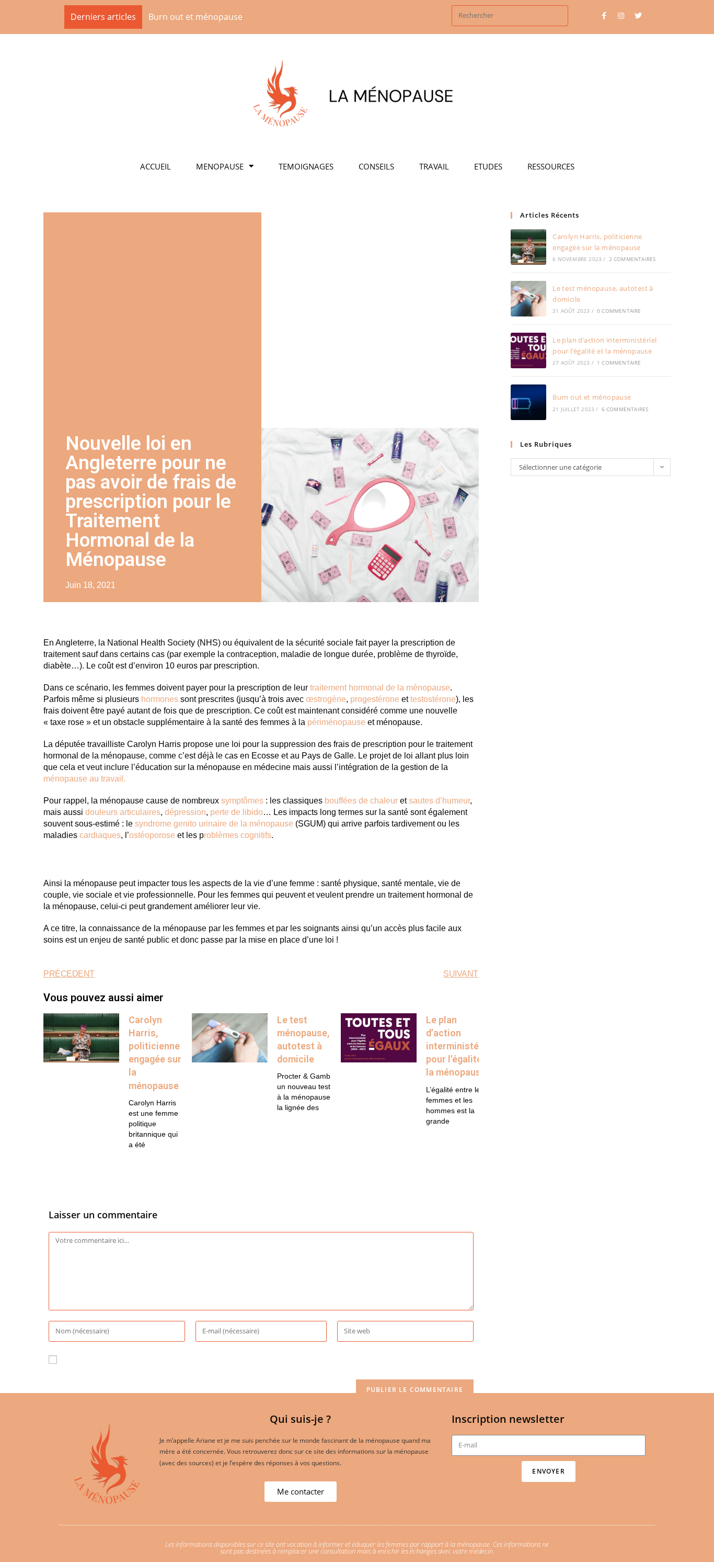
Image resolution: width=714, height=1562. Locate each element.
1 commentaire (619, 362)
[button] (300, 1491)
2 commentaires (632, 259)
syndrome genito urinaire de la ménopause (214, 823)
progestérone (374, 699)
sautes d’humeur (439, 800)
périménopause (336, 722)
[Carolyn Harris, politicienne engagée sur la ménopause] (528, 247)
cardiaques (100, 835)
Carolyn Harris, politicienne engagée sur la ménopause (330, 16)
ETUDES (488, 166)
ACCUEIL (155, 166)
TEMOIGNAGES (306, 166)
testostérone (433, 699)
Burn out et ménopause (591, 397)
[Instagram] (621, 15)
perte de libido (236, 812)
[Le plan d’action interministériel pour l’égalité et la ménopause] (528, 350)
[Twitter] (638, 15)
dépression (185, 812)
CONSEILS (376, 166)
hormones (159, 699)
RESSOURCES (550, 166)
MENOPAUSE (220, 166)
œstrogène (326, 699)
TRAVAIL (434, 166)
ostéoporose (152, 835)
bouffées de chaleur (361, 800)
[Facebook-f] (603, 15)
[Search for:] (510, 14)
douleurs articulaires (122, 812)
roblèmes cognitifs (237, 835)
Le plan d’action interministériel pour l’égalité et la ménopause (459, 1046)
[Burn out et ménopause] (528, 402)
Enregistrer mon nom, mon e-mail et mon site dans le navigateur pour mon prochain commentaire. (260, 1359)
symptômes (242, 800)
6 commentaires (625, 409)
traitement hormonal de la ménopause (380, 687)
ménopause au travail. (84, 778)
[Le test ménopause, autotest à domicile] (528, 298)
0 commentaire (619, 310)
